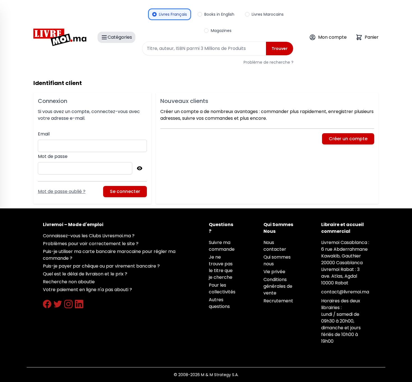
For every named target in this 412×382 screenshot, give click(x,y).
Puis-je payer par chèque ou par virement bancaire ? (101, 266)
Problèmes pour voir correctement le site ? (90, 243)
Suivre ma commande (222, 245)
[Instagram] (68, 304)
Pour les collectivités (222, 288)
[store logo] (59, 37)
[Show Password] (139, 168)
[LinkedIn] (79, 304)
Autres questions (219, 303)
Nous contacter (274, 245)
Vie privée (274, 271)
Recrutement (278, 301)
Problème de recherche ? (268, 62)
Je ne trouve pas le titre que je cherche (221, 267)
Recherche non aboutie (69, 282)
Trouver (280, 48)
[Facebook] (47, 304)
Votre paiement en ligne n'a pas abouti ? (87, 289)
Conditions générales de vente (277, 286)
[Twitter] (58, 304)
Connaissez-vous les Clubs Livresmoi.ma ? (89, 236)
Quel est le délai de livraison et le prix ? (85, 274)
